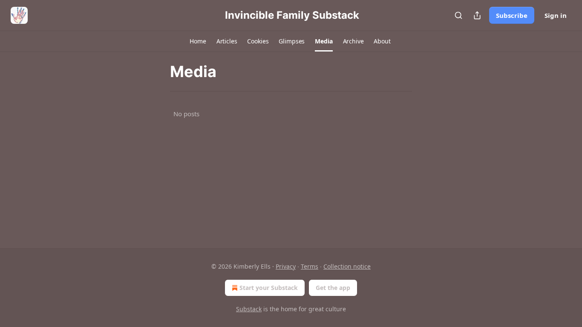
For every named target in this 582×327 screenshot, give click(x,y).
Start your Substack (268, 288)
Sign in (556, 15)
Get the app (333, 288)
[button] (197, 41)
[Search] (458, 15)
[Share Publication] (477, 15)
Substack (249, 309)
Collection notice (347, 266)
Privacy (286, 266)
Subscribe (511, 15)
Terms (309, 266)
